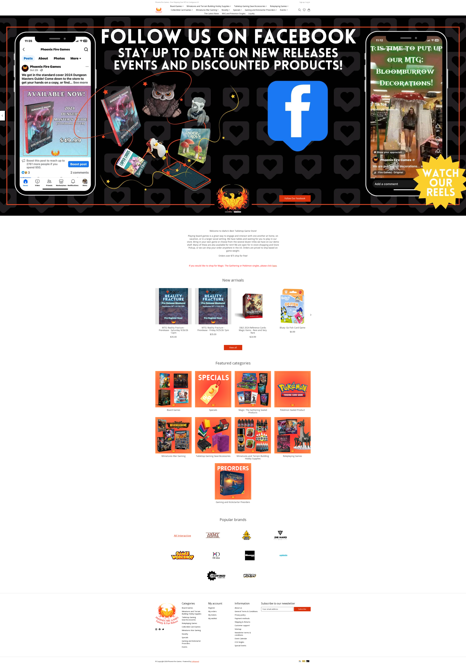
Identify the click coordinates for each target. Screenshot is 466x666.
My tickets (212, 615)
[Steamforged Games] (216, 576)
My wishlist (212, 618)
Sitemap (238, 629)
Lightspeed (195, 661)
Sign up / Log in (305, 2)
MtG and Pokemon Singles (233, 13)
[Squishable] (283, 555)
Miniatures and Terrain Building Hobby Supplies (253, 457)
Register (211, 608)
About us (238, 608)
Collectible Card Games (191, 627)
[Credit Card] (299, 661)
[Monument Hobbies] (250, 555)
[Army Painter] (213, 535)
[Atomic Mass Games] (246, 535)
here (274, 265)
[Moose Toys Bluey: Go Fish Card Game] (292, 306)
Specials (213, 409)
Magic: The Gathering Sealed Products (253, 411)
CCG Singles (239, 642)
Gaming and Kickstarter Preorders (233, 502)
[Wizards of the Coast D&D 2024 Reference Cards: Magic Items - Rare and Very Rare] (253, 306)
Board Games (173, 409)
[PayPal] (303, 661)
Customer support (242, 625)
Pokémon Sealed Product (292, 409)
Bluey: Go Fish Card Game (292, 327)
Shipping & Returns (242, 622)
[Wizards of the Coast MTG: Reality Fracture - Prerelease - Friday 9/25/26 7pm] (213, 306)
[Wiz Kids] (250, 576)
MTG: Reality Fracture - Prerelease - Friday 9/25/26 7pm (213, 329)
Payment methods (242, 618)
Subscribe (302, 609)
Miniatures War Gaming (174, 456)
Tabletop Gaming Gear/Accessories (213, 456)
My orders (212, 611)
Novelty (185, 634)
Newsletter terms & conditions (243, 633)
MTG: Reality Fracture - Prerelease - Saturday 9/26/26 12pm (173, 330)
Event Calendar (241, 638)
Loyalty (251, 13)
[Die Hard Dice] (280, 535)
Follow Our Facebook (295, 198)
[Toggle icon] (299, 10)
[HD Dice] (216, 555)
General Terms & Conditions (246, 611)
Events (184, 647)
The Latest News (211, 13)
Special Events (240, 645)
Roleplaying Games (292, 456)
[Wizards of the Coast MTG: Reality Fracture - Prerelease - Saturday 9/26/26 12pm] (173, 306)
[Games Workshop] (182, 555)
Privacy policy (240, 615)
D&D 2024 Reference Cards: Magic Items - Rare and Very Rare (253, 330)
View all (233, 347)
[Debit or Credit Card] (307, 661)
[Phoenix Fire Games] (158, 10)
